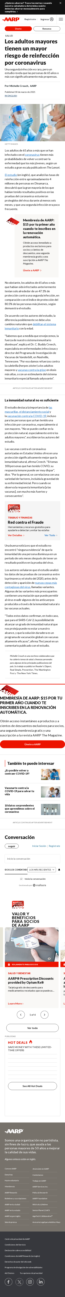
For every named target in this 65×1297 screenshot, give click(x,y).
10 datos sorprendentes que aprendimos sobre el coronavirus (20, 808)
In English (11, 95)
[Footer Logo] (32, 1131)
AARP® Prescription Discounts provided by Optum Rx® (30, 980)
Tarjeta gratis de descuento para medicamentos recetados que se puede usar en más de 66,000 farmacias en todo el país (31, 989)
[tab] (16, 869)
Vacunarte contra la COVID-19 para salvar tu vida (19, 791)
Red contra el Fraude (26, 522)
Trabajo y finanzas (20, 517)
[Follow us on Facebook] (9, 1282)
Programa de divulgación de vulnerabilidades (23, 1267)
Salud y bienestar (19, 973)
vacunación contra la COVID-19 (26, 416)
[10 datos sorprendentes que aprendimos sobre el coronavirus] (50, 809)
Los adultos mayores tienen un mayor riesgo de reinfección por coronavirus (32, 52)
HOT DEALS (18, 1042)
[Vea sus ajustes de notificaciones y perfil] (58, 869)
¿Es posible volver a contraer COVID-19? (17, 772)
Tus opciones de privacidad (31, 1273)
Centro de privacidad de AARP (17, 1239)
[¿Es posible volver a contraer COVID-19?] (50, 774)
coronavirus (32, 154)
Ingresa (45, 19)
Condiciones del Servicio (15, 1245)
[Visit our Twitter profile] (19, 1282)
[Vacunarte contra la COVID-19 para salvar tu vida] (50, 791)
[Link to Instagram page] (30, 1282)
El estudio (11, 175)
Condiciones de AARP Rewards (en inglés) (22, 1256)
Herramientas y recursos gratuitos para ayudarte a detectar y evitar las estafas (29, 528)
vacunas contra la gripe (32, 370)
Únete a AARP (31, 270)
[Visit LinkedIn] (41, 1282)
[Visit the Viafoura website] (39, 885)
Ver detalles (15, 535)
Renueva (46, 28)
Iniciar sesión (39, 845)
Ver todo (50, 535)
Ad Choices (9, 1273)
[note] (32, 144)
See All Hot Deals (32, 1085)
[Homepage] (11, 19)
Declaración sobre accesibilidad (18, 1250)
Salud (9, 35)
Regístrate (30, 19)
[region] (32, 864)
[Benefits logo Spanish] (14, 511)
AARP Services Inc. (40, 1186)
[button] (21, 1015)
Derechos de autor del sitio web (18, 1262)
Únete (18, 28)
